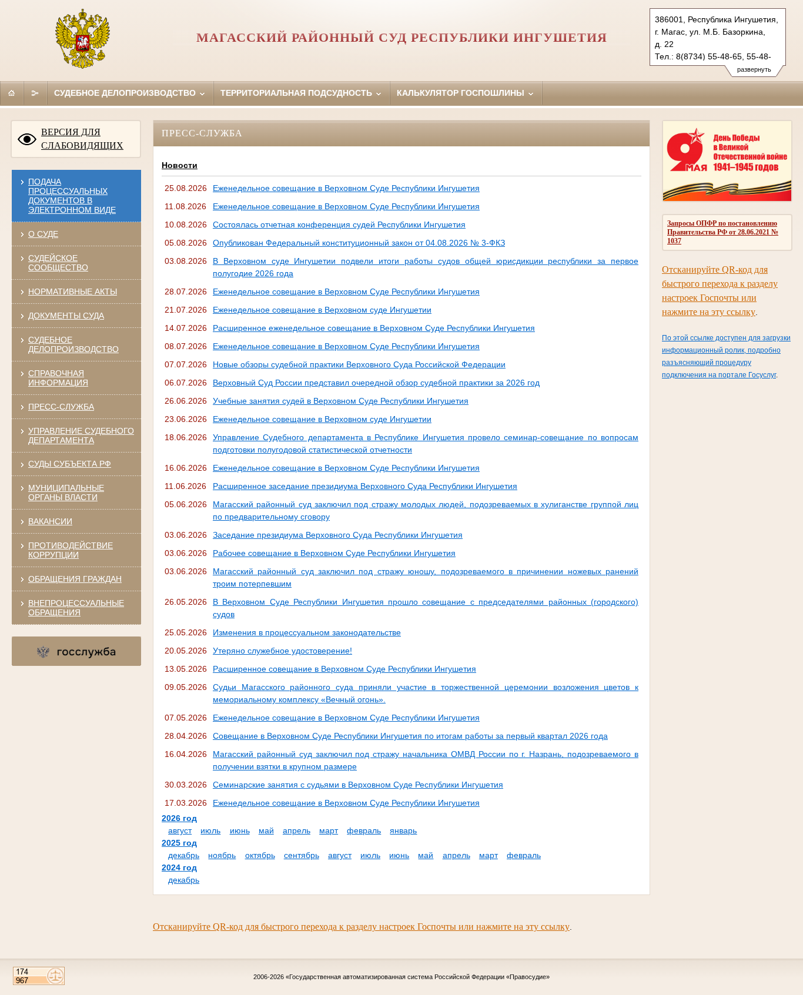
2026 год (179, 818)
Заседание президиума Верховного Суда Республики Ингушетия (338, 535)
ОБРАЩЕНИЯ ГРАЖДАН (75, 579)
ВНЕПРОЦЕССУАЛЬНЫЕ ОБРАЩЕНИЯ (76, 607)
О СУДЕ (43, 234)
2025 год (179, 842)
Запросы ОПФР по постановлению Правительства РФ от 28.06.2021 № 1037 (722, 232)
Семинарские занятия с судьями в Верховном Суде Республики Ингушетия (358, 784)
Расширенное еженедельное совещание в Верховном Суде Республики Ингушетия (374, 328)
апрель (296, 830)
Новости (180, 165)
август (180, 830)
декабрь (183, 855)
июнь (240, 830)
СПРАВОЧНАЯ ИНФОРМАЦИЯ (58, 377)
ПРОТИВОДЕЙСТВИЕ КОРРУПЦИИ (70, 550)
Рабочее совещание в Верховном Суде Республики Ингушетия (334, 553)
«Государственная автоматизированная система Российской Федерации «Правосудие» (418, 976)
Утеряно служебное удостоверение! (282, 650)
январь (403, 830)
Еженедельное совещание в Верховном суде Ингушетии (322, 309)
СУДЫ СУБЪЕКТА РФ (69, 463)
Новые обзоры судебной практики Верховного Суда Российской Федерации (359, 364)
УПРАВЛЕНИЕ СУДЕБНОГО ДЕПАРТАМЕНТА (81, 435)
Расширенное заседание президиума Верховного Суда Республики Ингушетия (365, 486)
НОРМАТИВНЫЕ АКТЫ (72, 291)
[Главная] (12, 93)
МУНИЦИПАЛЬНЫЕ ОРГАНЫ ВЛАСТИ (66, 492)
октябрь (260, 855)
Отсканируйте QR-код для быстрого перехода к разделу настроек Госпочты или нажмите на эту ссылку (361, 927)
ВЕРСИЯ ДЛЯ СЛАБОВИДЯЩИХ (82, 138)
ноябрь (222, 855)
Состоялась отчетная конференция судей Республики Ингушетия (339, 224)
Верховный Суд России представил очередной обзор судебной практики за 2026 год (376, 382)
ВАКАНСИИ (50, 521)
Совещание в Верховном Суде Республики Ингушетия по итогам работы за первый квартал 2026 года (410, 736)
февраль (364, 830)
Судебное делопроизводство (126, 93)
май (266, 830)
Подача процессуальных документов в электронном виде (72, 196)
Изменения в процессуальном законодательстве (307, 632)
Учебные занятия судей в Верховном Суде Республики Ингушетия (341, 401)
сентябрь (301, 855)
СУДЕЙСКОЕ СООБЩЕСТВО (58, 262)
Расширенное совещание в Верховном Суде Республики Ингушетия (344, 669)
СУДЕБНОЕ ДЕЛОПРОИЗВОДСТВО (73, 344)
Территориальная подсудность (297, 93)
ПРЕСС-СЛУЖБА (61, 406)
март (328, 830)
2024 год (179, 867)
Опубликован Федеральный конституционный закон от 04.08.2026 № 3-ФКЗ (359, 242)
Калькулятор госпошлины (462, 93)
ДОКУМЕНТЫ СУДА (66, 315)
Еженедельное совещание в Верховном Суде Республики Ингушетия (346, 188)
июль (210, 830)
